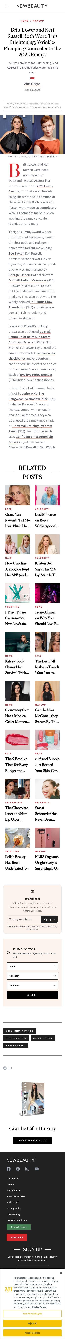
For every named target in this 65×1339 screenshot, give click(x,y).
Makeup (38, 20)
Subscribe (17, 1237)
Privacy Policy (14, 1208)
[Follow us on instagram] (27, 1169)
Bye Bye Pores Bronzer (36, 374)
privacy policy (32, 929)
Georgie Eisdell (19, 275)
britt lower (42, 1038)
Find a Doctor (14, 1190)
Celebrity (42, 509)
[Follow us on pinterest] (18, 1169)
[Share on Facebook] (5, 1068)
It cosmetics (16, 1038)
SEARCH (33, 994)
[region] (32, 1303)
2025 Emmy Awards (20, 1030)
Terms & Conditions (17, 1220)
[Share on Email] (10, 1068)
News (39, 606)
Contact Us (12, 1178)
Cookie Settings (19, 1227)
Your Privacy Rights (32, 1313)
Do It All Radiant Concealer (27, 280)
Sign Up (48, 919)
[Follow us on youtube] (37, 1169)
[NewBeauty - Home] (32, 6)
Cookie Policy (13, 1214)
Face (8, 509)
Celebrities (14, 802)
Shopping (12, 606)
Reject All (32, 1323)
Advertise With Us (16, 1196)
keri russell (16, 1045)
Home (25, 20)
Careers (10, 1184)
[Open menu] (7, 6)
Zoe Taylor (16, 253)
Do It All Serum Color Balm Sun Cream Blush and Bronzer (30, 336)
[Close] (61, 1273)
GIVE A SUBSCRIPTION (32, 1140)
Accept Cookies (32, 1332)
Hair (8, 557)
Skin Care (12, 851)
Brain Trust (12, 1202)
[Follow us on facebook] (9, 1169)
